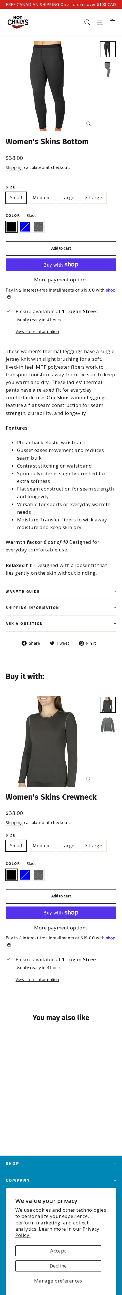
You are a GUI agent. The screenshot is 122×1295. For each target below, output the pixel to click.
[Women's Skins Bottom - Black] (9, 1128)
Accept (58, 1250)
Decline (58, 1265)
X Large (93, 197)
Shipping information (32, 608)
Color (21, 215)
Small (16, 197)
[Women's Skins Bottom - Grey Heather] (21, 1128)
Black (11, 227)
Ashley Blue (25, 227)
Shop (13, 1163)
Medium (42, 197)
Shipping (14, 167)
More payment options (61, 279)
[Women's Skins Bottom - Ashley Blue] (15, 1128)
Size (11, 187)
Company (18, 1180)
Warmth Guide (23, 591)
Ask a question (24, 623)
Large (67, 197)
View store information (37, 331)
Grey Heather (38, 227)
